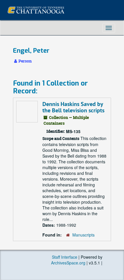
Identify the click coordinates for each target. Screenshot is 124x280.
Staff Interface (64, 257)
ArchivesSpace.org (68, 263)
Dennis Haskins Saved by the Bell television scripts (73, 107)
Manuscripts (83, 235)
